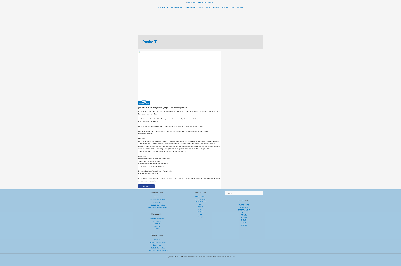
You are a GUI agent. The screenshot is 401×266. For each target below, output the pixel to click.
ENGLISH (200, 212)
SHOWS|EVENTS (200, 199)
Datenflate (157, 226)
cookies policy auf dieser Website (158, 207)
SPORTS (200, 217)
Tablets (157, 228)
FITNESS (200, 209)
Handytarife (157, 223)
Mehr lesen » (146, 186)
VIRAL (200, 214)
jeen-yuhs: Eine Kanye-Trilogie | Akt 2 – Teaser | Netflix (162, 107)
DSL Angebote (157, 221)
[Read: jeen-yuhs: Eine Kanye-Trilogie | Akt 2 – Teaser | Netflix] (171, 75)
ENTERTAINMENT (200, 202)
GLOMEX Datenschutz (158, 205)
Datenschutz (157, 202)
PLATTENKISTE (200, 197)
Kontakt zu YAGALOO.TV (158, 200)
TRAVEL (200, 207)
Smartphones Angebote (157, 218)
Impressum (157, 197)
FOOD (200, 204)
